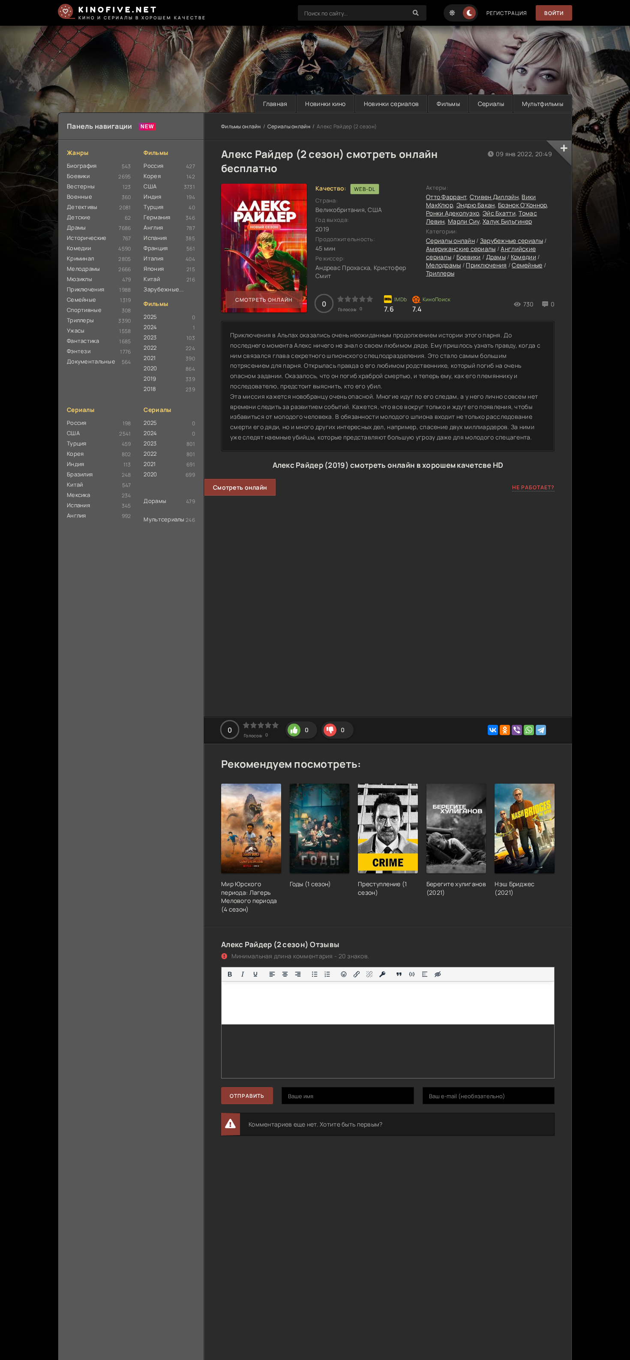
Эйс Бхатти (499, 213)
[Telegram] (541, 730)
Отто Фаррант (446, 197)
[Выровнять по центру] (285, 974)
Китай (151, 279)
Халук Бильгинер (507, 221)
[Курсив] (242, 974)
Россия (153, 166)
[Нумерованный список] (327, 974)
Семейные (81, 299)
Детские (78, 217)
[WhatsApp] (529, 730)
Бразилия (80, 474)
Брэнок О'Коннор (522, 205)
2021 (150, 358)
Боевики (78, 176)
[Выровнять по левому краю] (272, 974)
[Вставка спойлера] (424, 974)
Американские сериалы (461, 249)
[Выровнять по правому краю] (297, 974)
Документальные (91, 361)
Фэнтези (78, 351)
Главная (275, 104)
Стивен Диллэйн (494, 197)
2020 (150, 368)
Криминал (80, 258)
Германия (157, 217)
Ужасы (75, 330)
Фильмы (448, 104)
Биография (82, 166)
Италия (153, 258)
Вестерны (81, 186)
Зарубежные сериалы (511, 240)
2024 (150, 327)
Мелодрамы (83, 269)
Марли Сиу (464, 221)
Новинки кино (325, 104)
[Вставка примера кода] (411, 974)
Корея (152, 176)
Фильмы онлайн (241, 126)
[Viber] (517, 730)
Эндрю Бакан (475, 205)
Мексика (78, 495)
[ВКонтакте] (493, 730)
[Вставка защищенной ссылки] (382, 974)
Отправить (247, 1096)
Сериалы (491, 104)
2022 (150, 347)
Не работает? (533, 487)
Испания (155, 238)
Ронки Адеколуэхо (452, 213)
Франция (156, 248)
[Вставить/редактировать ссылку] (356, 974)
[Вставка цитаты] (399, 974)
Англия (153, 227)
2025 (150, 317)
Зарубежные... (163, 289)
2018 (150, 389)
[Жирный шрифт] (229, 974)
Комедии (79, 248)
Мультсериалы (164, 519)
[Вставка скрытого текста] (437, 974)
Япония (154, 269)
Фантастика (83, 341)
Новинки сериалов (391, 104)
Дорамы (155, 501)
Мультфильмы (542, 104)
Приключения (85, 289)
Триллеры (80, 320)
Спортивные (84, 310)
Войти (554, 13)
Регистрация (506, 13)
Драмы (76, 227)
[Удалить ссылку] (369, 974)
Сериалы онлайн (288, 126)
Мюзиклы (79, 279)
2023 (150, 337)
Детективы (82, 207)
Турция (153, 207)
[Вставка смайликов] (344, 974)
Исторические (86, 238)
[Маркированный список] (314, 974)
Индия (152, 196)
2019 (150, 378)
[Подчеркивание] (255, 974)
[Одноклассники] (505, 730)
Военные (79, 196)
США (150, 186)
